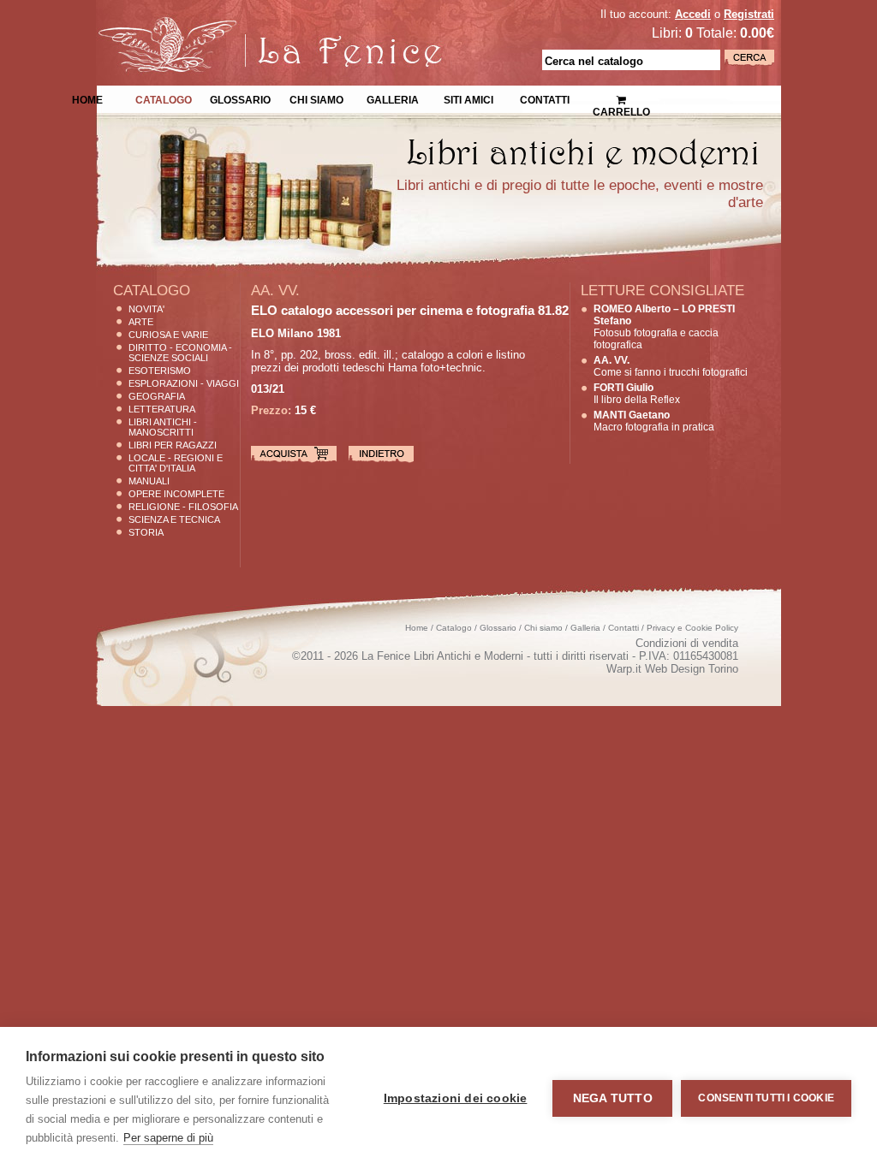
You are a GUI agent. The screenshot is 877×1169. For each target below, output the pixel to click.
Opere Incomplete (176, 494)
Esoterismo (159, 370)
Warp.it (623, 668)
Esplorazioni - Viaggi (183, 383)
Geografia (156, 396)
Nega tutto (613, 1098)
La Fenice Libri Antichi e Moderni (245, 25)
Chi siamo (316, 98)
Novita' (146, 309)
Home (87, 98)
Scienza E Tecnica (174, 519)
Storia (146, 532)
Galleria (393, 98)
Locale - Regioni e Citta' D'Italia (175, 463)
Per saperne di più (168, 1137)
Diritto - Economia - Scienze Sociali (180, 352)
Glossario (240, 98)
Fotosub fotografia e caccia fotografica (664, 327)
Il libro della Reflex (637, 394)
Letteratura (161, 409)
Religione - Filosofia (183, 506)
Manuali (149, 481)
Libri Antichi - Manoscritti (162, 427)
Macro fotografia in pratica (654, 421)
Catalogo (163, 98)
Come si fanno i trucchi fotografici (671, 366)
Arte (140, 322)
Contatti (545, 98)
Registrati (749, 14)
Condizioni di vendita (686, 643)
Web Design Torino (691, 668)
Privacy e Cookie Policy (692, 627)
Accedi (693, 14)
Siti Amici (468, 98)
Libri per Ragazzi (172, 445)
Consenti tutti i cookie (766, 1098)
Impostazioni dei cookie (456, 1098)
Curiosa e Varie (168, 334)
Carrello (621, 94)
